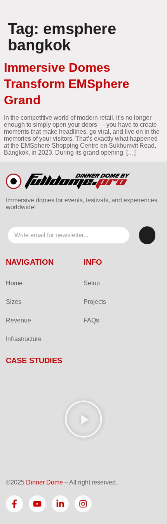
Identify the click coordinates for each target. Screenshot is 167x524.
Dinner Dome (44, 482)
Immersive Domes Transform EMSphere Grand (66, 83)
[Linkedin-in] (60, 503)
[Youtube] (37, 503)
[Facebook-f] (14, 503)
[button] (83, 420)
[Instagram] (83, 503)
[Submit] (147, 235)
